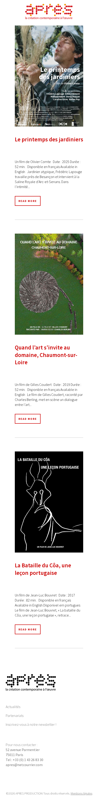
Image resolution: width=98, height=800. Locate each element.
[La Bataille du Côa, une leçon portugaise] (49, 502)
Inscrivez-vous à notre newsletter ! (31, 724)
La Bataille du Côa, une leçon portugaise (43, 569)
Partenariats (14, 715)
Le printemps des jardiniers (49, 139)
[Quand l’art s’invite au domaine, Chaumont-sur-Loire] (49, 284)
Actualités (13, 706)
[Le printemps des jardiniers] (49, 76)
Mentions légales (81, 793)
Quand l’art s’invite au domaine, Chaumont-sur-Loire (46, 355)
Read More (27, 201)
